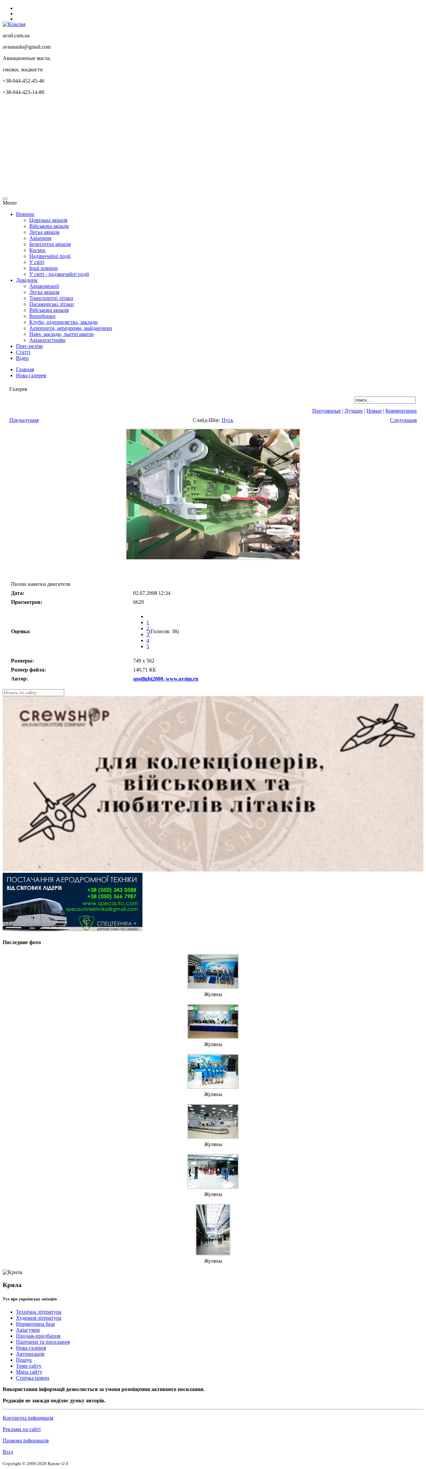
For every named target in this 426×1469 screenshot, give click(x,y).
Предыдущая (24, 420)
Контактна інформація (28, 1418)
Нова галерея (31, 375)
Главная (25, 369)
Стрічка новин (32, 1378)
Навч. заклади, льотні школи (61, 334)
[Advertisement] (202, 147)
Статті (23, 352)
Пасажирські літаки (51, 304)
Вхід (8, 1452)
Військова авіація (49, 226)
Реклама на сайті (22, 1429)
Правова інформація (26, 1440)
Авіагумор (28, 1330)
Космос (37, 250)
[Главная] (14, 24)
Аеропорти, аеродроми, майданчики (70, 328)
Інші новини (43, 268)
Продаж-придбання (38, 1336)
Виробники (42, 316)
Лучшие (353, 411)
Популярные (326, 411)
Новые (374, 411)
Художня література (38, 1318)
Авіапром (40, 238)
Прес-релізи (29, 346)
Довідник (27, 280)
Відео (22, 358)
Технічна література (38, 1312)
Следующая (403, 420)
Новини (25, 214)
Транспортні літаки (51, 298)
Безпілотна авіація (50, 244)
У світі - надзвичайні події (59, 274)
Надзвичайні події (50, 256)
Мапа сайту (29, 1372)
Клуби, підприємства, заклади (63, 322)
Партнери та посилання (43, 1342)
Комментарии (401, 411)
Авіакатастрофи (47, 340)
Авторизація (30, 1354)
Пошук (24, 1360)
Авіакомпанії (44, 286)
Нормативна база (35, 1324)
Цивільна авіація (48, 220)
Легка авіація (44, 232)
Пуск (227, 420)
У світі (36, 262)
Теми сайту (29, 1366)
